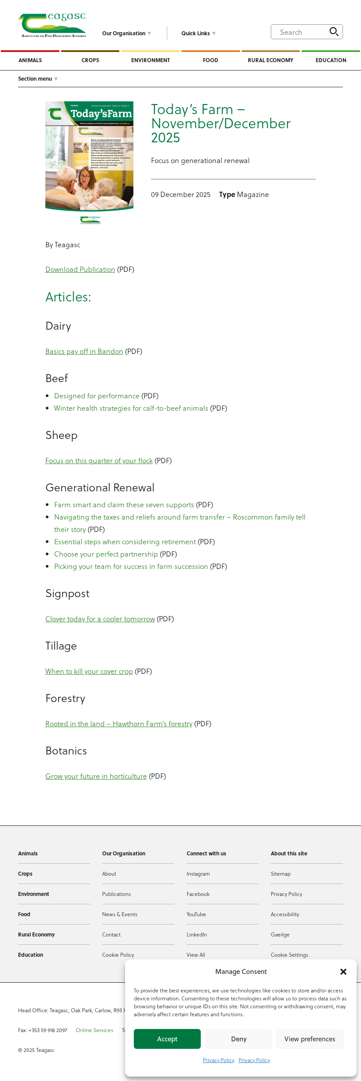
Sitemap (281, 873)
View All (196, 954)
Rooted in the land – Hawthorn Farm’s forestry (118, 723)
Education (331, 60)
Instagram (198, 873)
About (109, 873)
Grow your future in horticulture (96, 776)
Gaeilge (280, 934)
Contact (111, 934)
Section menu (35, 78)
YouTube (196, 914)
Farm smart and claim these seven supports (124, 504)
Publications (116, 894)
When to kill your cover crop (89, 671)
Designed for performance (97, 395)
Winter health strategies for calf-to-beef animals (131, 408)
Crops (90, 60)
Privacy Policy (218, 1060)
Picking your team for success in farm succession (131, 566)
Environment (150, 60)
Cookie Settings (289, 954)
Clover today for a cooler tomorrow (100, 618)
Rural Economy (270, 60)
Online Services (94, 1030)
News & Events (119, 914)
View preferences (309, 1039)
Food (210, 60)
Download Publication (80, 269)
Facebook (198, 894)
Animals (30, 60)
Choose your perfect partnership (106, 554)
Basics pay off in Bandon (84, 351)
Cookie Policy (118, 954)
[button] (343, 971)
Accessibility (285, 914)
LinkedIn (197, 934)
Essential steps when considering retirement (125, 541)
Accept (167, 1039)
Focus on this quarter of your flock (99, 460)
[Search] (334, 31)
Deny (239, 1039)
